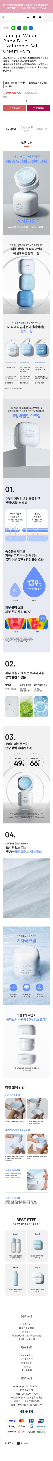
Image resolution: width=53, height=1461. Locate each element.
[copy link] (31, 28)
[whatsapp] (25, 28)
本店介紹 (26, 1324)
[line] (13, 28)
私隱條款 (26, 1366)
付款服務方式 (26, 1359)
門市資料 (26, 1331)
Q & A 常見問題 (26, 1328)
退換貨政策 (26, 1362)
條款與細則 (26, 1370)
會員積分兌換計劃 (26, 1339)
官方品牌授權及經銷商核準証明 (26, 1335)
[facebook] (19, 28)
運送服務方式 (26, 1355)
